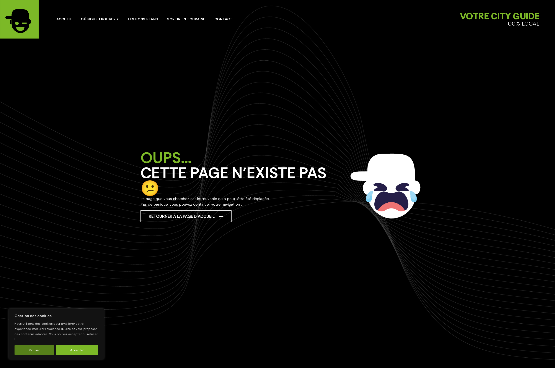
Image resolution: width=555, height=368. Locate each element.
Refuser (34, 350)
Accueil (64, 19)
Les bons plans (143, 19)
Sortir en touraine (186, 19)
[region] (56, 334)
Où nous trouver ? (100, 19)
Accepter (77, 350)
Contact (223, 19)
